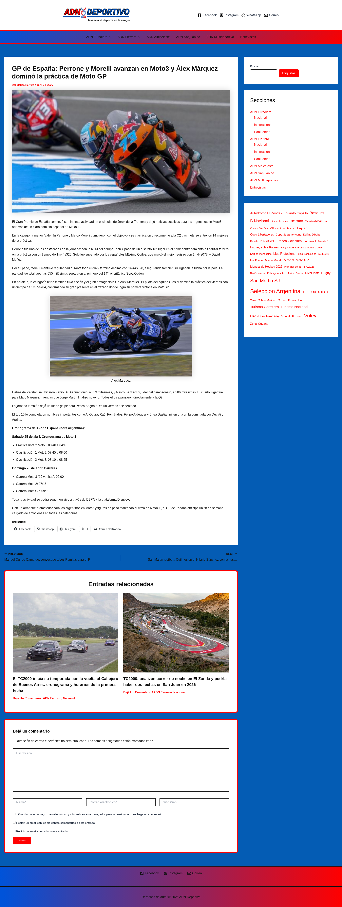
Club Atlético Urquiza (293, 228)
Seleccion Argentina (275, 291)
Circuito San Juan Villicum (264, 228)
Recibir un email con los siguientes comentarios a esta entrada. (56, 822)
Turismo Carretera (264, 307)
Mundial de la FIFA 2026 (299, 266)
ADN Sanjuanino (188, 37)
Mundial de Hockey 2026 (266, 266)
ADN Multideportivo (220, 37)
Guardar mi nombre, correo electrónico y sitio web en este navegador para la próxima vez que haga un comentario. (90, 814)
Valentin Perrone (291, 316)
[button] (109, 37)
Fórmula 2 (323, 241)
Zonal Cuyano (259, 323)
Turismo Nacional (294, 307)
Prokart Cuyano (295, 273)
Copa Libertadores (262, 234)
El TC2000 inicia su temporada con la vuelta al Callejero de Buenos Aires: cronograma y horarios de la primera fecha (65, 684)
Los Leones (323, 254)
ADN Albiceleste (158, 37)
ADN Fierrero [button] (127, 37)
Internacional (263, 124)
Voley (310, 315)
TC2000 (309, 292)
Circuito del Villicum (316, 221)
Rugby (326, 273)
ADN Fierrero (52, 698)
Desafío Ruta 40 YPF (262, 241)
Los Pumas (256, 260)
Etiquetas (288, 73)
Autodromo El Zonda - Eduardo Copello (279, 213)
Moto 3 (289, 260)
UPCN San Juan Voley (265, 316)
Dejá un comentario (27, 698)
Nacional (69, 698)
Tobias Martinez (267, 300)
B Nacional (259, 221)
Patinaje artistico (276, 273)
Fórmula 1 (309, 241)
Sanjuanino (262, 132)
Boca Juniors (279, 221)
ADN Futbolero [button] (96, 37)
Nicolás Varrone (257, 273)
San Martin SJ (265, 280)
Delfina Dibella (311, 234)
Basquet (317, 213)
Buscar (254, 66)
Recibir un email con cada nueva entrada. (42, 831)
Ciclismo (296, 221)
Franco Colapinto (289, 241)
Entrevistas (248, 37)
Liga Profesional (284, 253)
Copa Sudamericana (288, 234)
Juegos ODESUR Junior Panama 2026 (302, 247)
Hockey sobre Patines (264, 247)
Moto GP (302, 260)
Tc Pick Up (323, 292)
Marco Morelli (273, 260)
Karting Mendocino (261, 253)
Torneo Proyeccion (290, 300)
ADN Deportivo (164, 15)
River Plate (312, 273)
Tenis (253, 300)
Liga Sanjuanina (307, 253)
